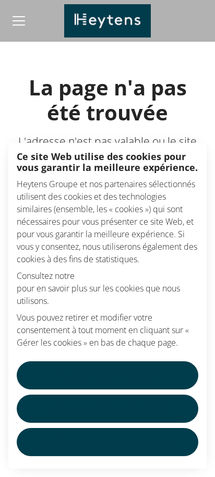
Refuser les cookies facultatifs (107, 408)
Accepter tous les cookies (107, 375)
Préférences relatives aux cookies (107, 442)
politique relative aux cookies (131, 276)
